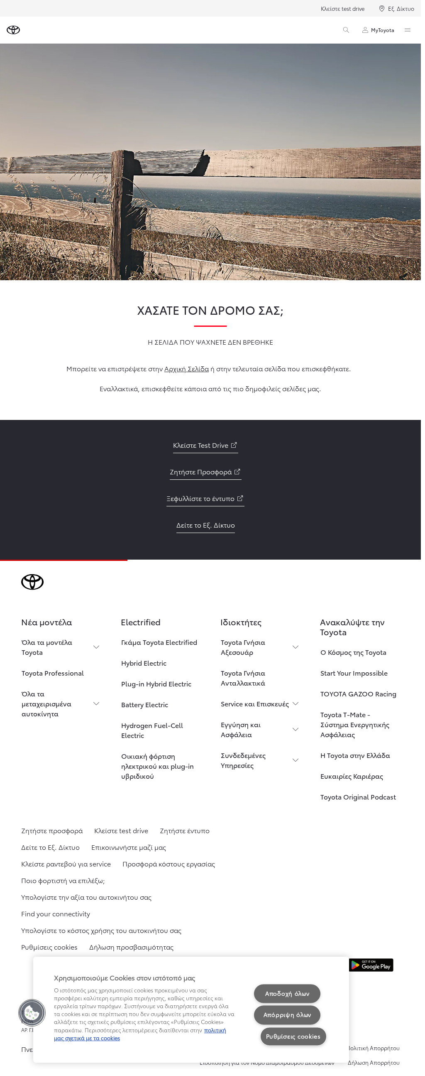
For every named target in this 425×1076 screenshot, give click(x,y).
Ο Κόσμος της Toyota (353, 651)
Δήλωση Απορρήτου (374, 1062)
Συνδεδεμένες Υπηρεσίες (243, 760)
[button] (32, 1012)
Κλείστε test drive (342, 8)
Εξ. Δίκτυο (401, 8)
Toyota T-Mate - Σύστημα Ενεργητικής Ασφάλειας (354, 724)
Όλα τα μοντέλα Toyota (47, 646)
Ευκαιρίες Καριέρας (351, 775)
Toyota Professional (53, 672)
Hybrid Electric (143, 662)
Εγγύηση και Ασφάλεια (241, 729)
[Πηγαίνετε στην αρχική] (13, 30)
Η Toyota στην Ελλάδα (355, 755)
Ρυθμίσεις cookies (293, 1036)
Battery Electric (144, 704)
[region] (191, 1010)
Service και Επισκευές (255, 703)
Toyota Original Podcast (358, 796)
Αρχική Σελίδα (186, 368)
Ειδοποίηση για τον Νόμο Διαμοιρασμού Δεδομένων (267, 1062)
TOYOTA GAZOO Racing (358, 693)
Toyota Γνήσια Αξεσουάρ (243, 646)
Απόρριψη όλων (287, 1015)
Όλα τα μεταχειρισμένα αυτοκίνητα (46, 703)
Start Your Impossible (354, 672)
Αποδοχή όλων (287, 994)
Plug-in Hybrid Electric (156, 683)
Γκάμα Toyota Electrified (159, 642)
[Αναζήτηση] (346, 30)
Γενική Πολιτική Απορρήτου (364, 1047)
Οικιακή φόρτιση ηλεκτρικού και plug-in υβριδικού (157, 765)
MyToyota (382, 29)
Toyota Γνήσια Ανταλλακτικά (243, 677)
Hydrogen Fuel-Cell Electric (152, 730)
